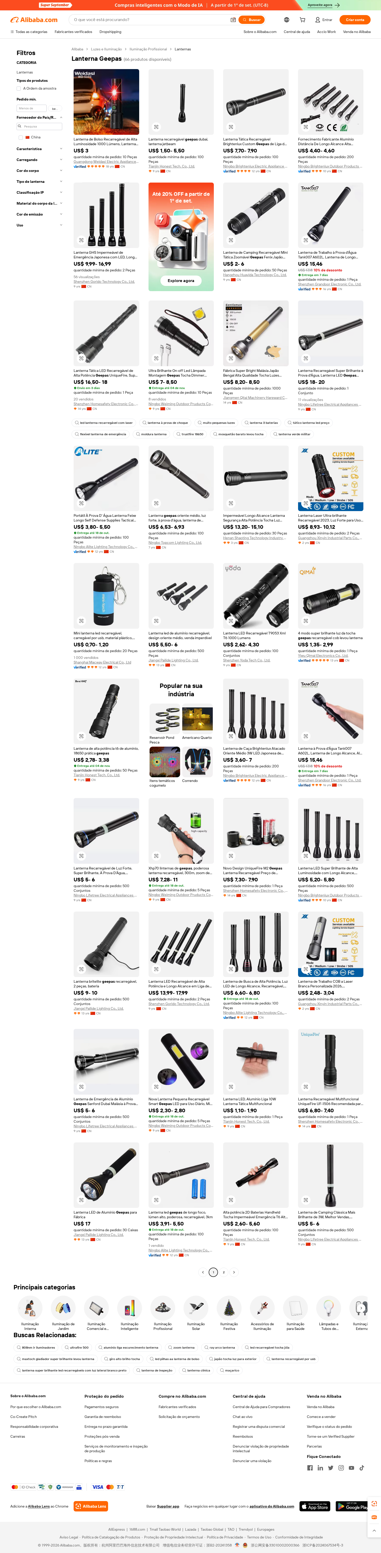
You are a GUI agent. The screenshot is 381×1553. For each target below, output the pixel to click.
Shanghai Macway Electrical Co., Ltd (102, 662)
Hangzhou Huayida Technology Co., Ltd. (255, 275)
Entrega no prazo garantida (106, 1426)
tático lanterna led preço (311, 423)
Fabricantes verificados (177, 1407)
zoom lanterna (184, 1347)
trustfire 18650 (192, 434)
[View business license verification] (237, 1545)
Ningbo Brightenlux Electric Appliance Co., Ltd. (256, 166)
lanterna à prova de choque (168, 423)
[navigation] (39, 661)
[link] (374, 1503)
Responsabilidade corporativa (34, 1426)
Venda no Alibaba (320, 1407)
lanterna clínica (198, 1370)
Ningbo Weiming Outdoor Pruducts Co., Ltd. (181, 404)
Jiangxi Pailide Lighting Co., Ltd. (174, 660)
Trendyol (246, 1529)
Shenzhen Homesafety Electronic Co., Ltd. (106, 404)
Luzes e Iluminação (106, 49)
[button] (233, 20)
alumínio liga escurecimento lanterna (131, 1347)
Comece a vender (321, 1417)
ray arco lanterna (222, 1347)
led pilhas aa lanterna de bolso (177, 1359)
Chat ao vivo (242, 1417)
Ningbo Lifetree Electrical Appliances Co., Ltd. (331, 404)
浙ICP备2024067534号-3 (322, 1545)
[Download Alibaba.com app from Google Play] (353, 1506)
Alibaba (77, 49)
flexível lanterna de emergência (103, 434)
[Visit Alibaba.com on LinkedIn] (320, 1468)
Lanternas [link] (183, 49)
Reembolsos (243, 1436)
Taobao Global (212, 1529)
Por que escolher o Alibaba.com (35, 1407)
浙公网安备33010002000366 (275, 1545)
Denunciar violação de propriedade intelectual (261, 1448)
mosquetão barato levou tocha (241, 434)
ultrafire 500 (79, 1347)
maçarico (232, 1370)
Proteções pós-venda (101, 1436)
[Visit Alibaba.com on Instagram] (341, 1468)
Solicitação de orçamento (179, 1417)
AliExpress (116, 1529)
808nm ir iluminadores (38, 1347)
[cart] (303, 20)
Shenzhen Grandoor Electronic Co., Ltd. (329, 284)
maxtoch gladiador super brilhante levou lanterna (58, 1359)
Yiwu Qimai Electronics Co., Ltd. (323, 655)
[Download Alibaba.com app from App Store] (314, 1506)
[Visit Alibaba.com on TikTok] (362, 1468)
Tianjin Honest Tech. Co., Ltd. (172, 166)
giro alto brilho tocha (124, 1359)
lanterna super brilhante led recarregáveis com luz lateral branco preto (74, 1370)
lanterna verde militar (295, 434)
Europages (265, 1529)
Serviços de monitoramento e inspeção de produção (116, 1448)
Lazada (190, 1529)
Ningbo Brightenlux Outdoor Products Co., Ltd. (331, 166)
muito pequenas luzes (219, 423)
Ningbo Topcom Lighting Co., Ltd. (175, 542)
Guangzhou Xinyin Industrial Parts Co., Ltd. (331, 538)
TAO (231, 1529)
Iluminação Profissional (148, 49)
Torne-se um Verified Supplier (331, 1436)
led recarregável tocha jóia (270, 1347)
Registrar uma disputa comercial (259, 1426)
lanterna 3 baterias (264, 423)
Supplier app (168, 1506)
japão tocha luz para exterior (235, 1359)
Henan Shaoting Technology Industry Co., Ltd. (256, 538)
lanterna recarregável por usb (293, 1359)
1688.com (137, 1529)
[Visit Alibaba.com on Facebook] (310, 1468)
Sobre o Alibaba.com (28, 1396)
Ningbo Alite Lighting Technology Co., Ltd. (106, 547)
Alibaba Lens (39, 1506)
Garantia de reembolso (102, 1417)
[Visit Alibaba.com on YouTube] (351, 1468)
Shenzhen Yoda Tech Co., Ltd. (246, 660)
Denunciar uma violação (252, 1461)
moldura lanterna (154, 434)
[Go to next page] (234, 1272)
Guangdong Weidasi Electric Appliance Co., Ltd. (106, 161)
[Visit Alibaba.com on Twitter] (331, 1468)
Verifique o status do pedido (329, 1426)
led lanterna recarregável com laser (106, 423)
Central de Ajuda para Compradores (261, 1407)
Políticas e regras (98, 1461)
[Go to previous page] (203, 1272)
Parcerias (314, 1446)
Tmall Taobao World (165, 1529)
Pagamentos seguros (101, 1407)
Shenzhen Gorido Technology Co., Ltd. (104, 281)
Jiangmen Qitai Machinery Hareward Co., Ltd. (256, 398)
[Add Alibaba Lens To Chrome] (91, 1506)
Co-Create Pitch (23, 1417)
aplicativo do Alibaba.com (272, 1506)
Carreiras (17, 1436)
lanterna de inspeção (157, 1370)
